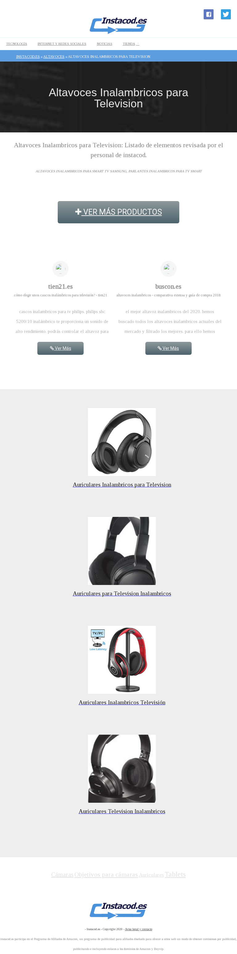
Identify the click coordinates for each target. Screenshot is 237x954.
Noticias (104, 43)
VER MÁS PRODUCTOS (121, 212)
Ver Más (62, 348)
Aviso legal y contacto (138, 929)
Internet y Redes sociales (62, 43)
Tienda (129, 43)
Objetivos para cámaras (106, 874)
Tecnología (16, 43)
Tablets (175, 874)
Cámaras (62, 874)
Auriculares (151, 875)
